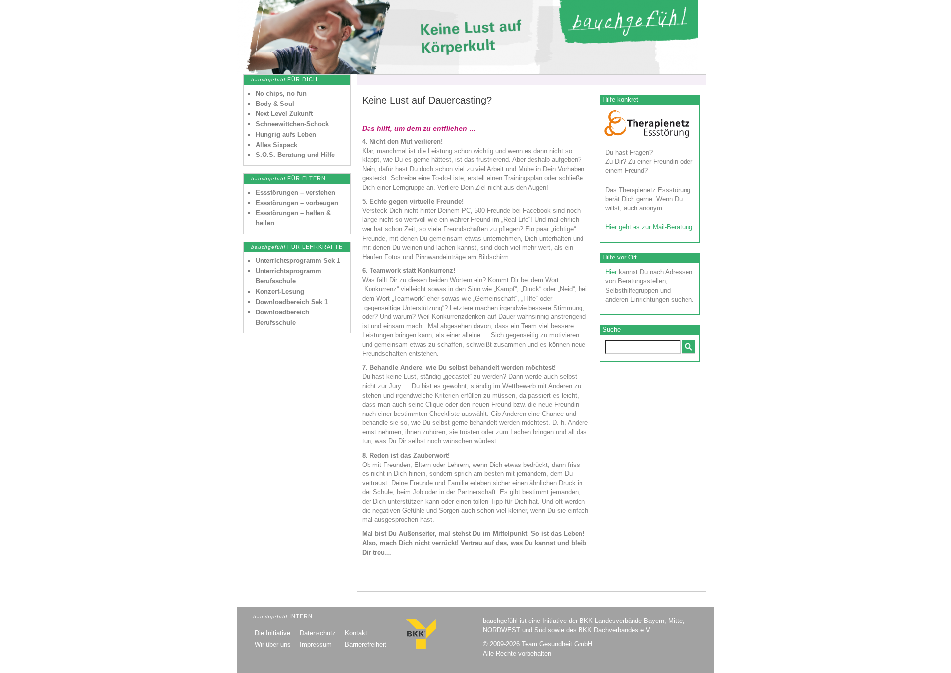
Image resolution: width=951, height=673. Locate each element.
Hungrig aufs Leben (286, 134)
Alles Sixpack (276, 145)
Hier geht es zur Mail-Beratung (648, 227)
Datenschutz (318, 633)
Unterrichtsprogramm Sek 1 (298, 260)
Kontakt (356, 633)
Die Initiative (272, 633)
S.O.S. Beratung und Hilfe (295, 154)
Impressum (316, 644)
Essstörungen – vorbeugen (297, 203)
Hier (611, 272)
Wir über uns (273, 644)
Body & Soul (275, 103)
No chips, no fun (281, 93)
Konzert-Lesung (280, 291)
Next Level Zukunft (284, 113)
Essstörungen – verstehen (295, 192)
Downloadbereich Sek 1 (292, 302)
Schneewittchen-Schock (292, 124)
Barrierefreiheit (365, 644)
